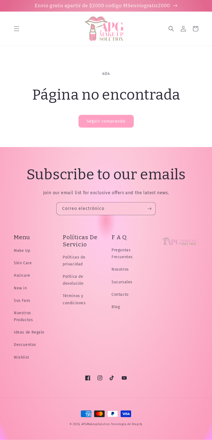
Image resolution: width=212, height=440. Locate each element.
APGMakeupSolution (95, 424)
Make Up (22, 250)
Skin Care (23, 263)
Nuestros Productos (23, 316)
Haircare (22, 275)
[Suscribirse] (149, 208)
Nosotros (120, 269)
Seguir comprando (106, 121)
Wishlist (21, 357)
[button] (16, 29)
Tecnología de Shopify (126, 424)
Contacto (120, 294)
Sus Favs (22, 300)
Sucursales (122, 282)
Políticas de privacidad (74, 260)
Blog (116, 307)
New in (20, 288)
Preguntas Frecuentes (122, 253)
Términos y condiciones (74, 299)
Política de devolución (73, 280)
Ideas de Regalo (29, 332)
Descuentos (25, 344)
